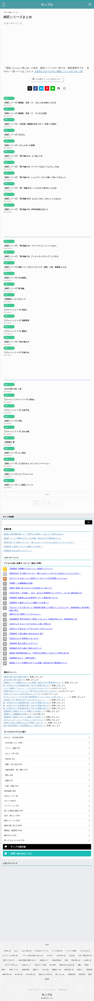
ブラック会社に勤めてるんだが (32, 955)
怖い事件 (53, 965)
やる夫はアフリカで (41, 951)
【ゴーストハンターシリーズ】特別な (19, 399)
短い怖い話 (18, 974)
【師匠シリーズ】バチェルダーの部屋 (19, 145)
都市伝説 (82, 974)
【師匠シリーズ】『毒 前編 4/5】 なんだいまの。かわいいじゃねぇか (32, 198)
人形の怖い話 (60, 955)
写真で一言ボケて (9, 960)
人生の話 (72, 955)
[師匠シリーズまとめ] (41, 88)
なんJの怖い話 (26, 951)
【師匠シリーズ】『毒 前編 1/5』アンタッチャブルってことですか (31, 256)
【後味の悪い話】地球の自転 (15, 677)
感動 (79, 965)
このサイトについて (33, 989)
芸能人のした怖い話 (45, 974)
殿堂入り (36, 969)
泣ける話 (45, 969)
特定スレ (80, 969)
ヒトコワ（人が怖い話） (10, 955)
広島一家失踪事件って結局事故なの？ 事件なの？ (23, 725)
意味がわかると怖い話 (66, 965)
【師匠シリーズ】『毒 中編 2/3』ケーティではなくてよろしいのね (31, 166)
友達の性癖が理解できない (27, 960)
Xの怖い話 (7, 951)
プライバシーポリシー (49, 989)
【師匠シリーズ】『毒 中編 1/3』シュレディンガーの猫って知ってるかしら (35, 177)
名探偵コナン (44, 960)
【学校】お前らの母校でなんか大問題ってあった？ (24, 722)
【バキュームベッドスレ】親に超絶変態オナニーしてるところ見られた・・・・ (36, 697)
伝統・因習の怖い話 (85, 955)
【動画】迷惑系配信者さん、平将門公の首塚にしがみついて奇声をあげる (33, 534)
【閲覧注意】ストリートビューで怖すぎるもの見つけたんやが (28, 691)
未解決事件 (25, 969)
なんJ (16, 951)
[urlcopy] (64, 88)
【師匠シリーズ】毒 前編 (14, 288)
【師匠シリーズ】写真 (13, 421)
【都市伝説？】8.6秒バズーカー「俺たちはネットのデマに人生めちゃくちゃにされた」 (39, 542)
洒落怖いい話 (56, 969)
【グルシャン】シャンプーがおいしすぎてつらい (23, 720)
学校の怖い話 (75, 960)
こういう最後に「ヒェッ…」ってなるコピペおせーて (25, 688)
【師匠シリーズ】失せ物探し (15, 278)
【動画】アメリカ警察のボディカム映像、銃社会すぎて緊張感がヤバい (32, 538)
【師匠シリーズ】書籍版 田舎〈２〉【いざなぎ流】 (26, 113)
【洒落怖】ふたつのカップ (15, 299)
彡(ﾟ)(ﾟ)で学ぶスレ (11, 965)
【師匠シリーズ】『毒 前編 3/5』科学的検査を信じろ (26, 209)
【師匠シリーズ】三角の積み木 (16, 342)
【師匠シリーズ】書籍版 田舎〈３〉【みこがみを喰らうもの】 (30, 102)
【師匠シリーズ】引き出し (15, 134)
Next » (47, 494)
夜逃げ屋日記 (56, 960)
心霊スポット (26, 965)
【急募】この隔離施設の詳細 (15, 714)
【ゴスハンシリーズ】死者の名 (16, 352)
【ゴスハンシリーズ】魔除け (15, 331)
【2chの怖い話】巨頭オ (13, 679)
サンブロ (47, 4)
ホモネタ (50, 955)
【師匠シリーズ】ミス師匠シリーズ (18, 485)
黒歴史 (47, 979)
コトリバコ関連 (71, 951)
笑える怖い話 (30, 974)
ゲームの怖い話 (57, 951)
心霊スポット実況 (40, 965)
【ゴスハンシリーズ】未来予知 (16, 410)
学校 (66, 960)
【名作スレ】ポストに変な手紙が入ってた (20, 694)
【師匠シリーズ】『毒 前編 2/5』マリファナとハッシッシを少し (30, 246)
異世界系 (90, 969)
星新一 (3, 969)
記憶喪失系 (71, 974)
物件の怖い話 (69, 969)
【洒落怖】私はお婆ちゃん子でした (17, 550)
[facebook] (35, 88)
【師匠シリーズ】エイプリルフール (18, 474)
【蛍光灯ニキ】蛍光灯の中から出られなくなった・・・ (26, 700)
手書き (86, 965)
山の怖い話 (87, 960)
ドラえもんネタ (85, 951)
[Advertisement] (23, 42)
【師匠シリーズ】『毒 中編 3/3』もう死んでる (23, 156)
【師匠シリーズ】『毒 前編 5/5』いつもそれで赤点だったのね (30, 188)
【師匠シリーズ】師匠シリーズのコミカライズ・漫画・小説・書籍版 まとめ (35, 267)
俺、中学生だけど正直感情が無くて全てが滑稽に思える (26, 685)
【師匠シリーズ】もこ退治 (15, 453)
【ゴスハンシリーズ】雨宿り (15, 310)
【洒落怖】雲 (9, 442)
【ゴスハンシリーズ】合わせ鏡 (16, 431)
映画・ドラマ (14, 969)
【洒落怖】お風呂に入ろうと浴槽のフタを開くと (23, 546)
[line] (52, 88)
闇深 (89, 974)
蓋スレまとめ (59, 974)
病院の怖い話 (7, 974)
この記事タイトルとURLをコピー (48, 79)
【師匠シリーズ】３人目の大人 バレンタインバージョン (27, 463)
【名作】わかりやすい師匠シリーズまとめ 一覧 (58, 71)
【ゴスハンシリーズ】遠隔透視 (16, 320)
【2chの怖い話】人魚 (13, 389)
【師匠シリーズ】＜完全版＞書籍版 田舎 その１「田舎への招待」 (31, 124)
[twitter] (30, 88)
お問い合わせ (63, 989)
